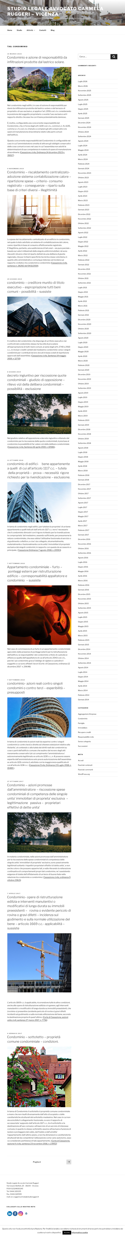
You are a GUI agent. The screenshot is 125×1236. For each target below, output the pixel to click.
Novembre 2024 (84, 127)
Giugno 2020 (83, 347)
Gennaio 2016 (83, 590)
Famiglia (81, 723)
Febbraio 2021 (83, 310)
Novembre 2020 (84, 324)
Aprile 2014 (82, 686)
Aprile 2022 (82, 251)
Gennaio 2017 (83, 535)
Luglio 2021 (82, 287)
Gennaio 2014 (83, 700)
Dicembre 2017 (84, 484)
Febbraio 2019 (83, 420)
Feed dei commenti (85, 770)
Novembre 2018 (84, 434)
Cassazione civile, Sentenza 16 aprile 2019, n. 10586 (31, 447)
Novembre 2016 (84, 544)
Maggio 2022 (83, 246)
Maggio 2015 (83, 626)
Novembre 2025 (84, 91)
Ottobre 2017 (83, 493)
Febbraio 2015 (83, 640)
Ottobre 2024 (83, 132)
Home (9, 30)
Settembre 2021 (84, 283)
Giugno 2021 (83, 292)
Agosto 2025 (83, 100)
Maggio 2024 (83, 150)
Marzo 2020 (83, 361)
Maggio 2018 (83, 461)
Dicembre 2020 (84, 320)
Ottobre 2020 (83, 329)
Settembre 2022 (84, 228)
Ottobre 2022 (83, 223)
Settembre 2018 (84, 443)
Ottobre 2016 (83, 548)
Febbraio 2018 (83, 475)
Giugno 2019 (83, 402)
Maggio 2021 (83, 297)
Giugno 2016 (83, 567)
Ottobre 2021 (83, 278)
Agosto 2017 (83, 503)
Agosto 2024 (83, 141)
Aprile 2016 (82, 576)
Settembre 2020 (84, 333)
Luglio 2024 (82, 146)
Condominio (82, 718)
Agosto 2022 (83, 232)
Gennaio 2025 (83, 118)
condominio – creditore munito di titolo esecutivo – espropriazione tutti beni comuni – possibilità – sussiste (35, 287)
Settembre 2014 (84, 663)
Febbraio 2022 (83, 260)
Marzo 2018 (83, 471)
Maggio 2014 (83, 681)
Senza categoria (84, 741)
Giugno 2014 (83, 677)
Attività (30, 30)
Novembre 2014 (84, 654)
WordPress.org (84, 774)
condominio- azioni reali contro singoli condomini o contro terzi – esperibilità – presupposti (36, 687)
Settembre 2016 (84, 553)
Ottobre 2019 (83, 384)
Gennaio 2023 (83, 210)
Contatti (42, 30)
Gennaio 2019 (83, 425)
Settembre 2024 (84, 136)
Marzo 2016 (83, 580)
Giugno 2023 (83, 191)
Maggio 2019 (83, 406)
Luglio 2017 (82, 507)
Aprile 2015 (82, 631)
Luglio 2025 (82, 104)
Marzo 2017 (82, 526)
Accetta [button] (67, 1233)
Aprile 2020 (82, 356)
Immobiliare (82, 728)
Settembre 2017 (84, 498)
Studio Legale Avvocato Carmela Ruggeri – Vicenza (55, 11)
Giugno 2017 (83, 512)
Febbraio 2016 (83, 585)
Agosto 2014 (83, 667)
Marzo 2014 (83, 690)
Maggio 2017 (83, 516)
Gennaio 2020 (83, 370)
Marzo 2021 (82, 306)
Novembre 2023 (84, 173)
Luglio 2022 (82, 237)
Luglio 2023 (82, 187)
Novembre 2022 (84, 219)
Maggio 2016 (83, 571)
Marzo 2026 (83, 86)
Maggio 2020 (83, 351)
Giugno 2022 (83, 242)
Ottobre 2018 (83, 439)
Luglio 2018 (82, 452)
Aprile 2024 (82, 155)
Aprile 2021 (82, 301)
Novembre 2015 (84, 599)
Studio (19, 30)
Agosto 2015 (83, 613)
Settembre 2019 (84, 388)
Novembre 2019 (84, 379)
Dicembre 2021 (84, 269)
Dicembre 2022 (84, 214)
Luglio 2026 (82, 81)
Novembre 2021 (84, 274)
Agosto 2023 (83, 182)
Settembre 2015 (84, 608)
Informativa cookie (80, 1232)
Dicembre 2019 (84, 374)
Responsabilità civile (86, 737)
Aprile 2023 (82, 196)
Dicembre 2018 (84, 429)
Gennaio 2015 (83, 645)
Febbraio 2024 (83, 164)
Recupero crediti (84, 732)
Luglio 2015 (82, 617)
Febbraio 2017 (83, 530)
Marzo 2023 (83, 200)
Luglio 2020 (82, 342)
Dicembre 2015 (84, 594)
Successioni (82, 746)
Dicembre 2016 (84, 539)
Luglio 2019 (82, 397)
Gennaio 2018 (83, 480)
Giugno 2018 (83, 457)
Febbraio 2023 (83, 205)
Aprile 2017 (82, 521)
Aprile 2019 (82, 411)
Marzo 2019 (83, 416)
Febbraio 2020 (83, 365)
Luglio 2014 (82, 672)
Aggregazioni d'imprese (87, 714)
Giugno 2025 (83, 109)
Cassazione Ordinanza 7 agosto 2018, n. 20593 (39, 550)
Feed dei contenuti (85, 765)
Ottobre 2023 (83, 177)
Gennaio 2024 (83, 168)
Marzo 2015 (83, 635)
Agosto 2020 (83, 338)
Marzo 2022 (83, 255)
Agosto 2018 (83, 448)
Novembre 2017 (84, 489)
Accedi (80, 760)
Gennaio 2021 (83, 315)
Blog (53, 30)
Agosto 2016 (83, 558)
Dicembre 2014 (84, 649)
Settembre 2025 (84, 95)
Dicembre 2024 (84, 123)
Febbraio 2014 (83, 695)
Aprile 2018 (82, 466)
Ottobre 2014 (83, 658)
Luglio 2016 (82, 562)
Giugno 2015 (83, 622)
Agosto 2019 (83, 393)
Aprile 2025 (82, 113)
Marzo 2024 (83, 159)
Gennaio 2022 (83, 265)
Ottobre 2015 (83, 603)
